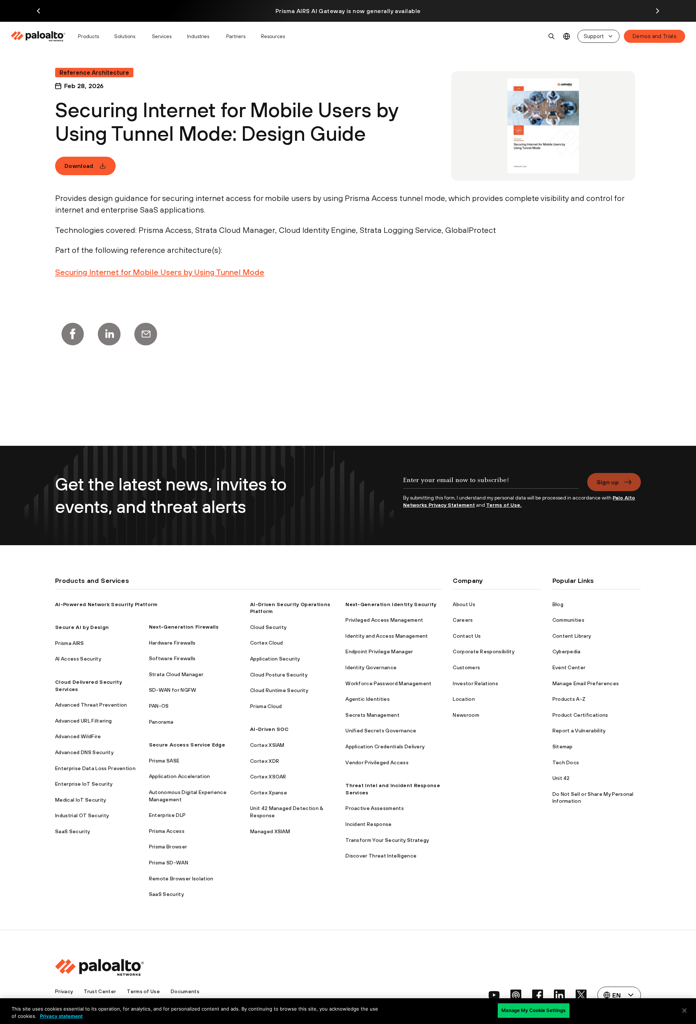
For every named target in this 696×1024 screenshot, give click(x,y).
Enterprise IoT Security (83, 784)
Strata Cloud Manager (176, 674)
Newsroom (466, 715)
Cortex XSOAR (268, 777)
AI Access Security (78, 659)
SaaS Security (72, 831)
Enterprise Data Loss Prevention (95, 768)
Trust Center (100, 991)
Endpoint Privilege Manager (379, 651)
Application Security (275, 659)
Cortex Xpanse (268, 792)
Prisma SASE (164, 761)
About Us (464, 604)
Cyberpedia (566, 651)
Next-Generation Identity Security (390, 604)
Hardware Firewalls (172, 643)
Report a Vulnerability (579, 730)
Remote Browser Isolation (181, 878)
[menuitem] (41, 36)
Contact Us (467, 636)
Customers (466, 667)
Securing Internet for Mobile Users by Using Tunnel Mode (159, 272)
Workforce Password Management (388, 683)
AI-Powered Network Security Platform (106, 604)
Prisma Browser (168, 847)
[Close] (684, 1011)
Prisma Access (167, 831)
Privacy (64, 991)
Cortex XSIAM (267, 745)
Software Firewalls (172, 658)
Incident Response (368, 824)
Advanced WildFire (78, 736)
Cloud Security (268, 627)
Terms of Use (143, 991)
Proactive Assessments (374, 808)
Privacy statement (61, 1016)
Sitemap (562, 746)
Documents (185, 991)
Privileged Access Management (384, 620)
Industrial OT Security (82, 815)
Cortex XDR (264, 761)
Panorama (161, 722)
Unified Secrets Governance (380, 730)
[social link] (494, 995)
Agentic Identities (367, 699)
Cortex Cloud (266, 643)
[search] (551, 36)
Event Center (569, 667)
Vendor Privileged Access (377, 762)
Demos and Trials (654, 36)
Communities (568, 620)
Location (464, 699)
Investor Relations (475, 683)
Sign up (608, 482)
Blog (557, 604)
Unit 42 (561, 778)
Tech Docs (565, 762)
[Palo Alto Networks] (38, 36)
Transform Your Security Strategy (387, 840)
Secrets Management (372, 715)
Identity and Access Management (386, 636)
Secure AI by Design (82, 627)
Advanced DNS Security (84, 752)
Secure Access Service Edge (187, 745)
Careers (463, 620)
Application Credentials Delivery (384, 746)
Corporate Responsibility (483, 651)
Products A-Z (569, 699)
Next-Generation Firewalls (184, 627)
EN (566, 36)
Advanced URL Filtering (83, 721)
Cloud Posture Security (278, 675)
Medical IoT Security (80, 800)
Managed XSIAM (270, 831)
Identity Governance (371, 667)
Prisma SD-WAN (168, 862)
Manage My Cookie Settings (533, 1010)
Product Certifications (580, 715)
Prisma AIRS (69, 643)
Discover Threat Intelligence (381, 856)
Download (79, 166)
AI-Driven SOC (269, 729)
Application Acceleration (179, 776)
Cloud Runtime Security (279, 690)
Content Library (571, 636)
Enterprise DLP (167, 815)
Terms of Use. (504, 505)
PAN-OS (159, 706)
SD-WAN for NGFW (172, 690)
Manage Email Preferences (585, 683)
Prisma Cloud (266, 706)
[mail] (145, 334)
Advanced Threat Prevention (91, 705)
